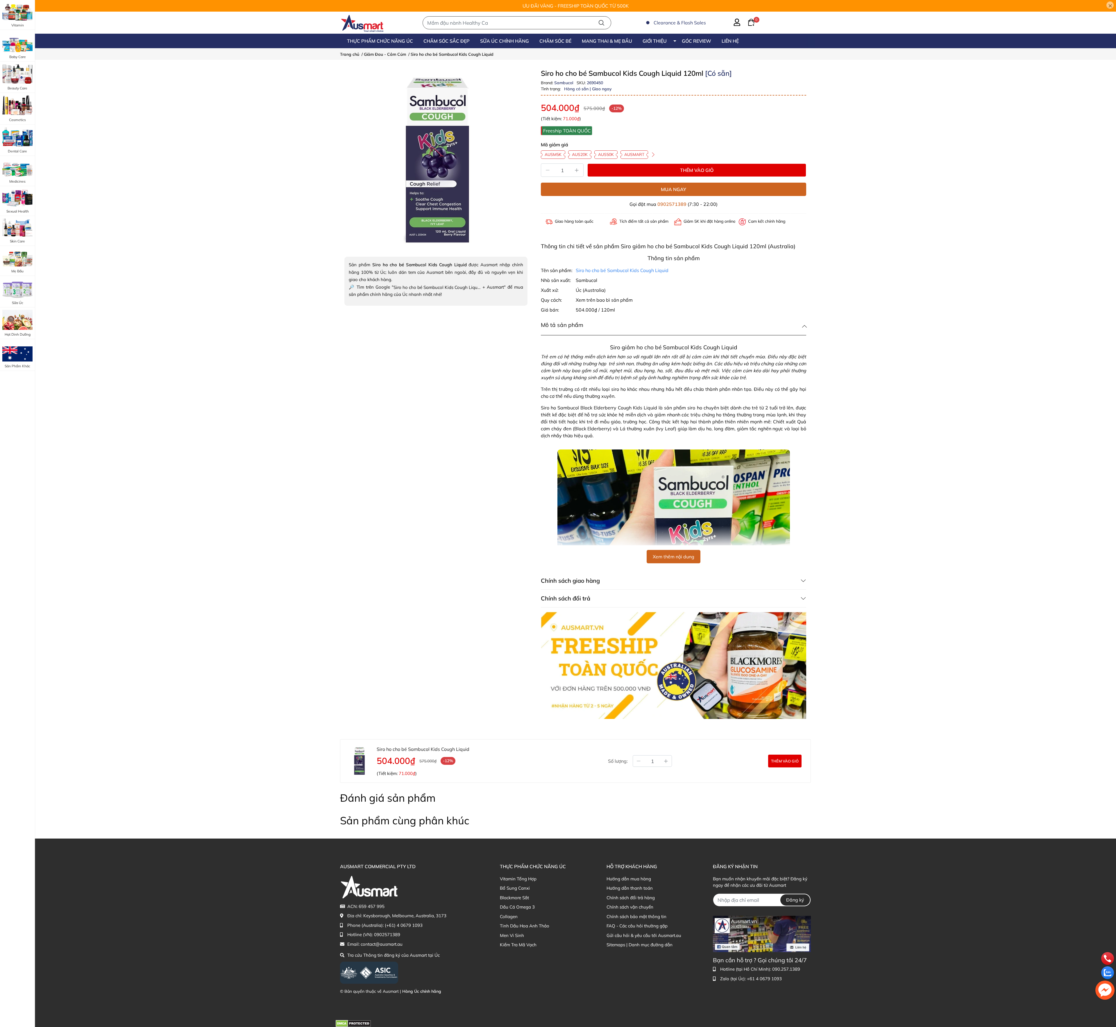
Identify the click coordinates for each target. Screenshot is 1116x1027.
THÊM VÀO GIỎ (696, 170)
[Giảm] (547, 170)
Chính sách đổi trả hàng (631, 897)
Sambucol (564, 82)
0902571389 (671, 204)
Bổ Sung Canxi (515, 888)
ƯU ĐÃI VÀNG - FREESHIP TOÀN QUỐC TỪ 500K (576, 6)
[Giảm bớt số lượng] (638, 761)
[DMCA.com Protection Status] (353, 1023)
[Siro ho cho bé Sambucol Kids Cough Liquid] (435, 160)
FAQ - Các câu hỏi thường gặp (637, 926)
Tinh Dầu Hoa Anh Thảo (524, 926)
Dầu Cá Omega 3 (517, 907)
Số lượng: (618, 761)
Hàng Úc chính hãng (421, 991)
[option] (435, 160)
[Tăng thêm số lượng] (666, 761)
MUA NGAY (673, 189)
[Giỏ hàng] (748, 22)
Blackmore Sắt (514, 897)
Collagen (509, 916)
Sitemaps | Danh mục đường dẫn (640, 944)
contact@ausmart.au (382, 944)
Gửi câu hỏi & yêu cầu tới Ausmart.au (644, 935)
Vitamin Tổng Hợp (518, 879)
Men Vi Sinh (512, 935)
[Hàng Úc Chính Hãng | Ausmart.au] (362, 22)
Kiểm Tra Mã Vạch (518, 944)
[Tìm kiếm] (601, 22)
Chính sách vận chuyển (630, 907)
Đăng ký (795, 900)
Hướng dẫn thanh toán (630, 888)
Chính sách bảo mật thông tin (636, 916)
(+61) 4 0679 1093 (404, 925)
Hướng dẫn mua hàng (629, 879)
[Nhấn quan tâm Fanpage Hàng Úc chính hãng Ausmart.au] (762, 933)
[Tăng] (577, 170)
